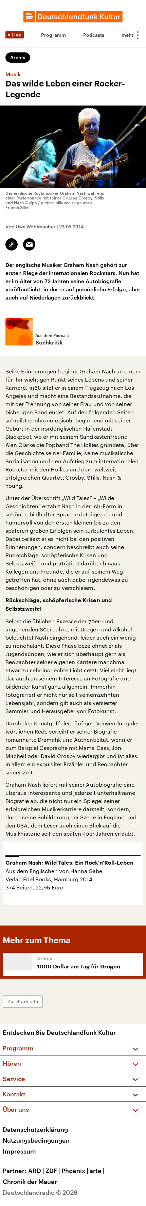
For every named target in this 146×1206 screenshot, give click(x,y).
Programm (53, 35)
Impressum (19, 1151)
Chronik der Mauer (30, 1181)
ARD (36, 1170)
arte (97, 1170)
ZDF (52, 1170)
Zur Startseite (22, 1001)
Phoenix (74, 1170)
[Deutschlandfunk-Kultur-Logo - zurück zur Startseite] (73, 16)
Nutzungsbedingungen (36, 1140)
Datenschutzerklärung (35, 1129)
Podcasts (93, 35)
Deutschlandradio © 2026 (40, 1192)
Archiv (17, 57)
